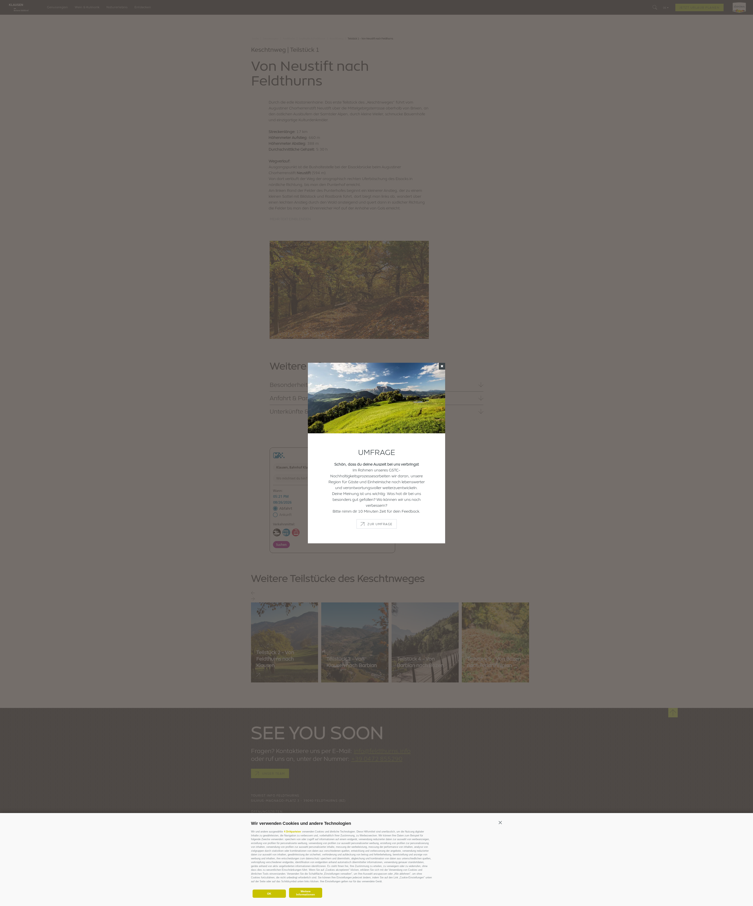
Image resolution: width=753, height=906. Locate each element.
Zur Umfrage (380, 524)
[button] (500, 823)
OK (269, 893)
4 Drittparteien (292, 831)
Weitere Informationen (305, 893)
